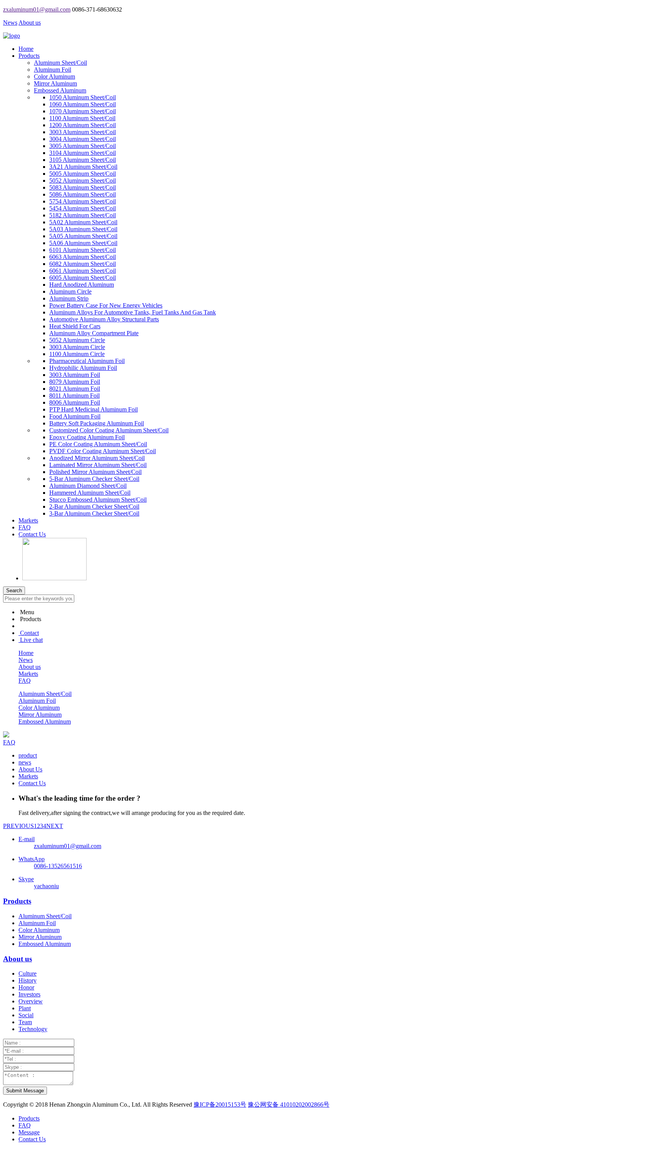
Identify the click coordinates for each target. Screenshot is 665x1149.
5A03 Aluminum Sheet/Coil (83, 229)
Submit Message (25, 1091)
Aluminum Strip (69, 298)
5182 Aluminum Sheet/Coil (82, 215)
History (27, 980)
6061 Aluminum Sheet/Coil (82, 270)
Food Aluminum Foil (74, 416)
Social (25, 1015)
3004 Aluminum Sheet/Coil (82, 139)
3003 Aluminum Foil (74, 374)
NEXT (54, 826)
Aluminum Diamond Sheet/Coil (88, 485)
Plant (24, 1008)
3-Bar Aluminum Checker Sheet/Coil (94, 513)
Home (25, 48)
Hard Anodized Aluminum (81, 284)
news (24, 762)
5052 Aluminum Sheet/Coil (82, 180)
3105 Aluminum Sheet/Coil (82, 159)
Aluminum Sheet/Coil (60, 62)
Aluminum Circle (70, 291)
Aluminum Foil (52, 69)
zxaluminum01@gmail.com (36, 9)
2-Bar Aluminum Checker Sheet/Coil (94, 506)
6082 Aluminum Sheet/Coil (82, 263)
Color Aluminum (54, 76)
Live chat (31, 640)
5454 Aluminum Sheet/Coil (82, 208)
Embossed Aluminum (60, 90)
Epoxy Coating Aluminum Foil (87, 437)
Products (29, 55)
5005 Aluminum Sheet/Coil (82, 173)
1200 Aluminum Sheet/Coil (82, 125)
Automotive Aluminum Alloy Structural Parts (104, 319)
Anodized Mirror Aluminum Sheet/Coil (97, 458)
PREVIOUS (18, 826)
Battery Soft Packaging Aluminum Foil (96, 423)
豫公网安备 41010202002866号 (288, 1104)
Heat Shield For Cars (74, 326)
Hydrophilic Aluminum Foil (83, 368)
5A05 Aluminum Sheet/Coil (83, 236)
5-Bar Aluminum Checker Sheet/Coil (94, 478)
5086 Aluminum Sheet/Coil (82, 194)
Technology (32, 1029)
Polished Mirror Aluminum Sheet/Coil (95, 472)
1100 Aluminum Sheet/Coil (82, 118)
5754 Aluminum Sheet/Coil (82, 201)
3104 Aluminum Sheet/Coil (82, 153)
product (27, 755)
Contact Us (32, 534)
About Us (30, 769)
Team (25, 1022)
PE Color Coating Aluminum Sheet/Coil (98, 444)
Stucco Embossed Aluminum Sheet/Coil (98, 499)
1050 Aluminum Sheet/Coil (82, 97)
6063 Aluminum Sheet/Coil (82, 257)
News (10, 22)
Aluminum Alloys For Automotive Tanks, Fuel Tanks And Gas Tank (132, 312)
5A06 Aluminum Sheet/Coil (83, 243)
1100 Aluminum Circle (77, 354)
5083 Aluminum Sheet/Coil (82, 187)
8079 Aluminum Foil (74, 381)
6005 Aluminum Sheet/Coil (82, 277)
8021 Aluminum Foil (74, 388)
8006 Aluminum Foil (74, 402)
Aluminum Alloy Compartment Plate (94, 333)
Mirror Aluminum (55, 83)
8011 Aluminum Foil (74, 395)
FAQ (24, 527)
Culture (27, 973)
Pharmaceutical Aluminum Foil (87, 361)
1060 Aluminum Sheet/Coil (82, 104)
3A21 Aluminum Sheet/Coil (83, 166)
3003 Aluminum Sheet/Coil (82, 132)
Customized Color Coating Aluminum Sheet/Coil (109, 430)
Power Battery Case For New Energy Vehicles (105, 305)
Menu (27, 612)
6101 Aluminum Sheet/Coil (82, 250)
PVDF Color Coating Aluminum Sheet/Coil (102, 451)
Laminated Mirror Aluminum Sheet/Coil (98, 465)
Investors (29, 994)
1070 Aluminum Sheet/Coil (82, 111)
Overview (30, 1001)
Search (14, 590)
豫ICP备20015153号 (220, 1104)
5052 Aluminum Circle (77, 340)
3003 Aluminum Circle (77, 347)
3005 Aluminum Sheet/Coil (82, 146)
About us (29, 22)
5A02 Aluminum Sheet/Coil (83, 222)
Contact (29, 633)
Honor (26, 987)
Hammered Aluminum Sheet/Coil (89, 492)
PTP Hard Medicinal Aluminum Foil (93, 409)
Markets (28, 520)
